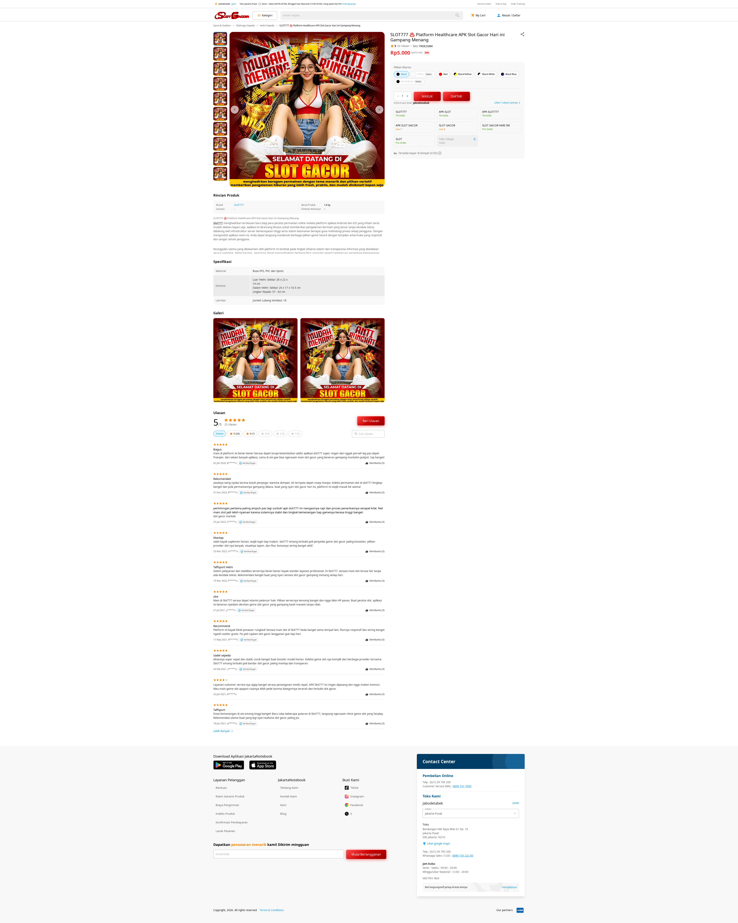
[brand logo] (231, 15)
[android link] (228, 765)
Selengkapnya (349, 4)
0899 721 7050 (462, 786)
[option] (220, 39)
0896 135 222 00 (462, 855)
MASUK (427, 96)
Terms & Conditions (271, 910)
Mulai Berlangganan (366, 854)
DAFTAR (456, 96)
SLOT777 (239, 205)
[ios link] (262, 765)
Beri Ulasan (371, 421)
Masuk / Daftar (511, 15)
